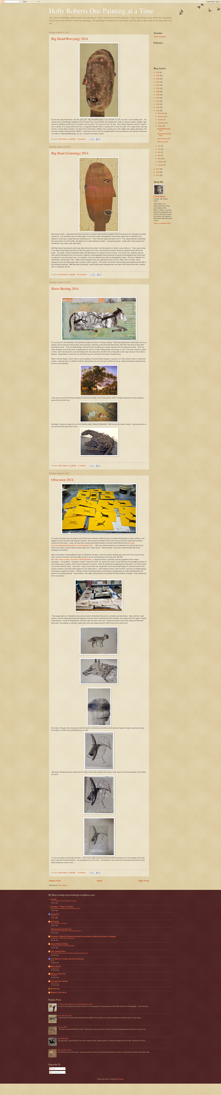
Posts (53, 1068)
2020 (158, 91)
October (161, 120)
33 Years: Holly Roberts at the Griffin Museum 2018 (75, 1004)
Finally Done (55, 968)
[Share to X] (95, 139)
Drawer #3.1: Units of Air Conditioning (62, 938)
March (160, 158)
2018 (158, 98)
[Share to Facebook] (97, 139)
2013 (158, 169)
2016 (158, 104)
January (161, 165)
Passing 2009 (62, 1027)
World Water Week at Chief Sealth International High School (69, 953)
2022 (158, 85)
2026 (158, 72)
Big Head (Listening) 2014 (69, 153)
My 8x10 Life (55, 989)
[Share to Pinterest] (99, 139)
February (161, 162)
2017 (158, 101)
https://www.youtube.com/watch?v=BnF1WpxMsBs (73, 559)
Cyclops (54, 899)
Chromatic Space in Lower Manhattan (62, 946)
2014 (158, 111)
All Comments (56, 1072)
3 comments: (81, 139)
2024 (158, 79)
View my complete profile (162, 223)
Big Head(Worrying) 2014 (69, 38)
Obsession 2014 (62, 479)
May (159, 152)
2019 (158, 95)
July (159, 146)
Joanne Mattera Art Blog (59, 944)
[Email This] (90, 139)
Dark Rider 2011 (63, 1038)
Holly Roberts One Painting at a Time (101, 10)
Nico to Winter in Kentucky (59, 923)
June (159, 149)
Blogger (120, 1079)
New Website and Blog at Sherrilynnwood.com (65, 908)
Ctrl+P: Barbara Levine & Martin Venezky (63, 901)
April (159, 155)
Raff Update (55, 921)
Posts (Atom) (62, 885)
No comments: (82, 274)
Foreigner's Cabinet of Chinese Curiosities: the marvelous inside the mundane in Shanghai (83, 936)
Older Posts (143, 881)
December (161, 113)
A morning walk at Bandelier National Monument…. (67, 931)
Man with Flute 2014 (64, 1050)
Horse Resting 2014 (65, 288)
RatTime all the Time (58, 974)
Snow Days (54, 916)
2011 (158, 175)
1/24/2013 (54, 975)
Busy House (54, 983)
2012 (158, 172)
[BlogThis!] (93, 139)
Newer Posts (55, 881)
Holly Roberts (161, 197)
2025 (158, 75)
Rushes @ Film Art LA (59, 992)
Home (99, 881)
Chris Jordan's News (58, 951)
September (162, 123)
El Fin (52, 960)
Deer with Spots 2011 (65, 1015)
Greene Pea (55, 914)
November (161, 116)
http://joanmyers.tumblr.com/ (61, 929)
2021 (158, 88)
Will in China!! (56, 966)
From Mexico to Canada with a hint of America (67, 959)
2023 (158, 82)
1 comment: (82, 466)
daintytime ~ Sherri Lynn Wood (62, 906)
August (160, 126)
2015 (158, 107)
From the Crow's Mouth (59, 981)
